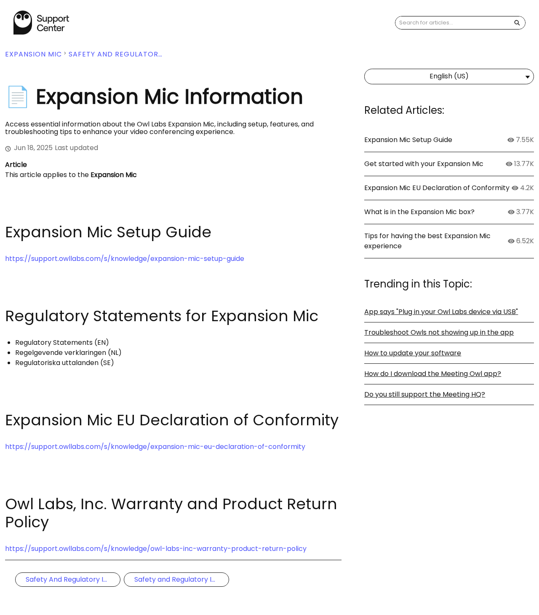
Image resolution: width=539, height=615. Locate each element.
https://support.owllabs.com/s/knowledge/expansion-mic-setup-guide (124, 258)
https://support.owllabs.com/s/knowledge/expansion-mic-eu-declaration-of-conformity (155, 446)
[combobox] (452, 22)
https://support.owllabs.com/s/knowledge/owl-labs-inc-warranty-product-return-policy (156, 548)
